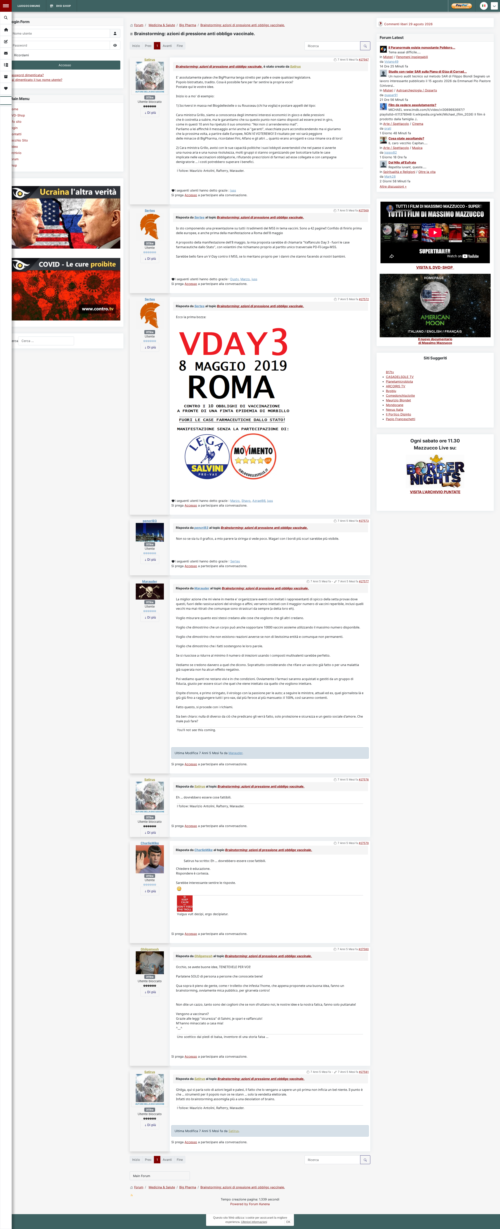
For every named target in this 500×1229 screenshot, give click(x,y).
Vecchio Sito (18, 140)
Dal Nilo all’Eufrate (402, 162)
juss (233, 190)
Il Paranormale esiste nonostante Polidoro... (421, 47)
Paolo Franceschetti (400, 419)
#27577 (364, 581)
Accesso (65, 65)
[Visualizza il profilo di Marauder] (150, 591)
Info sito (15, 122)
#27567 (364, 59)
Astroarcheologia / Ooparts (416, 90)
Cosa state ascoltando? (406, 138)
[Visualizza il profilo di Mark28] (384, 164)
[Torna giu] (494, 6)
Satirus (149, 60)
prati (387, 128)
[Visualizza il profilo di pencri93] (150, 532)
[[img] (233, 402)
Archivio (15, 153)
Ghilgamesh (150, 949)
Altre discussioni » (393, 186)
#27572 (364, 299)
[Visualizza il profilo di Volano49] (384, 49)
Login (13, 128)
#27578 (364, 779)
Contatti (15, 134)
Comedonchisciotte (400, 395)
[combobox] (46, 341)
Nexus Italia (394, 410)
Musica (417, 148)
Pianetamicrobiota (399, 381)
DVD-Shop (17, 115)
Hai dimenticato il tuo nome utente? (35, 80)
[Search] (6, 18)
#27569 (364, 210)
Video (13, 147)
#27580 (364, 949)
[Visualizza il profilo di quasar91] (384, 73)
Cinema (417, 124)
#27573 (364, 520)
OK (288, 1222)
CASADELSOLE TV (400, 377)
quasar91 (391, 95)
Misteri (388, 57)
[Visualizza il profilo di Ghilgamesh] (150, 962)
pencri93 (150, 521)
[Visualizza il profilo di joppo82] (384, 140)
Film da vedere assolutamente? (412, 105)
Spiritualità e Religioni (399, 172)
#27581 (364, 1071)
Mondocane (394, 405)
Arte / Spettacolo (396, 124)
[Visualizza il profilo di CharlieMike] (150, 859)
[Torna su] (493, 1222)
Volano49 (391, 62)
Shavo (246, 501)
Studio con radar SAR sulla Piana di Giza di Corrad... (427, 71)
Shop (13, 165)
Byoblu (391, 391)
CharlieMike (150, 843)
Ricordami (21, 55)
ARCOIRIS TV (395, 386)
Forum (14, 159)
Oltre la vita (427, 172)
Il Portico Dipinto (398, 414)
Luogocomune (29, 5)
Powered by (239, 1204)
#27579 (364, 843)
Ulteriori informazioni (254, 1222)
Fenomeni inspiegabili (412, 57)
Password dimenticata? (26, 75)
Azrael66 (258, 501)
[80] (185, 903)
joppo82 (390, 152)
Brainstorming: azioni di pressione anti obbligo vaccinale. (219, 66)
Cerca (13, 341)
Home (13, 109)
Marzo (245, 279)
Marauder (149, 581)
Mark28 (390, 176)
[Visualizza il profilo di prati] (384, 106)
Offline (150, 97)
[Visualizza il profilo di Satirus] (150, 76)
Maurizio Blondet (398, 400)
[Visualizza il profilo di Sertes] (150, 226)
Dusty (234, 279)
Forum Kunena (259, 1204)
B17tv (390, 372)
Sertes (150, 210)
